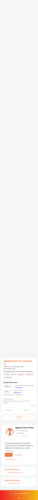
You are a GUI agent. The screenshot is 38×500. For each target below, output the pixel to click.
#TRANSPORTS (8, 377)
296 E (7, 386)
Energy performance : (10, 382)
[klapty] (10, 432)
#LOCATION (21, 374)
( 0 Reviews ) (20, 433)
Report (33, 405)
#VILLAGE (13, 374)
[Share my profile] (27, 435)
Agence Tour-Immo (24, 427)
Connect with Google (20, 493)
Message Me (19, 455)
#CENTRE (6, 374)
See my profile (10, 459)
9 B (6, 391)
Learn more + (19, 387)
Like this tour (8, 410)
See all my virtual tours (15, 472)
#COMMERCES (29, 374)
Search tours (12, 483)
